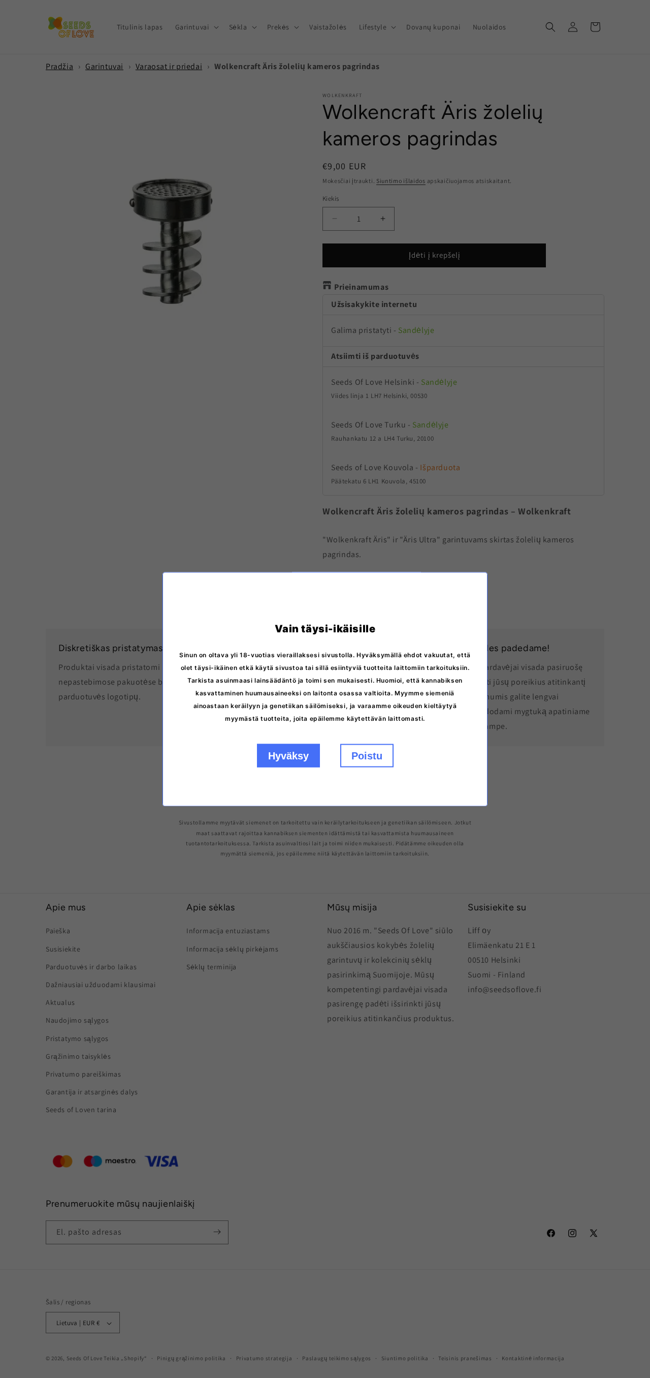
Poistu (366, 755)
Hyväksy (288, 755)
